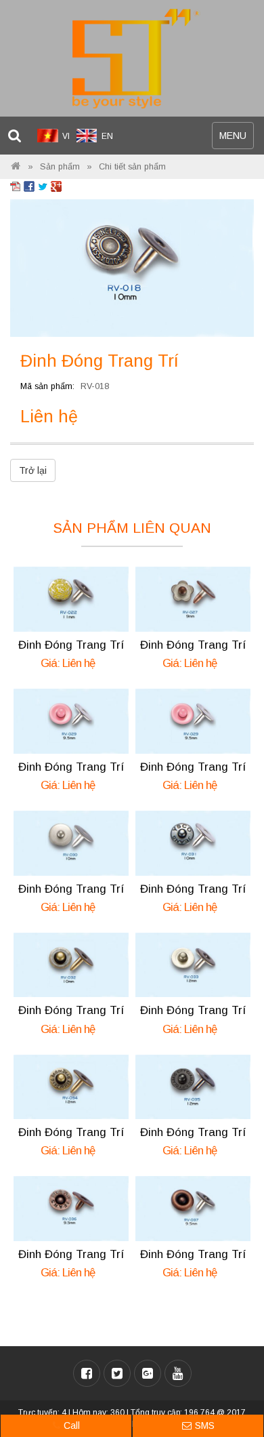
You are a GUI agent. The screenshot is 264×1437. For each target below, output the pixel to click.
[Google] (147, 1373)
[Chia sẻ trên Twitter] (42, 185)
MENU (236, 139)
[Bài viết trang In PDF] (15, 185)
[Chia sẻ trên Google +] (56, 185)
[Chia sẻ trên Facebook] (29, 185)
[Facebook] (86, 1373)
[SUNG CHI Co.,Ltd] (132, 58)
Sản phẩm (60, 166)
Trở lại (33, 470)
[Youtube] (178, 1373)
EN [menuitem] (107, 136)
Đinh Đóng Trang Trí (71, 645)
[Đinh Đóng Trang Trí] (132, 267)
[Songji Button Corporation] (15, 166)
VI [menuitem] (66, 136)
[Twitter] (117, 1373)
